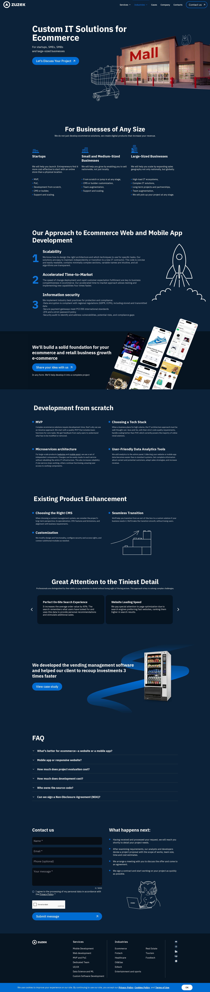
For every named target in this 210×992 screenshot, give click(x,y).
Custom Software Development (88, 976)
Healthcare (120, 957)
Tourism (150, 953)
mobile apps (75, 454)
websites (61, 454)
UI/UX (76, 966)
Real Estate (151, 948)
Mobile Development (83, 948)
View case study (47, 686)
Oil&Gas (119, 962)
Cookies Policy (142, 987)
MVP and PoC (79, 957)
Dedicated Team (81, 962)
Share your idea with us (52, 367)
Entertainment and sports (128, 971)
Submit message (47, 916)
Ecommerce (121, 948)
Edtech (118, 966)
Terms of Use (162, 987)
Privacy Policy (46, 894)
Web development (82, 953)
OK (187, 987)
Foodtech (150, 957)
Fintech (118, 953)
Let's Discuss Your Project (53, 61)
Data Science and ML (83, 971)
